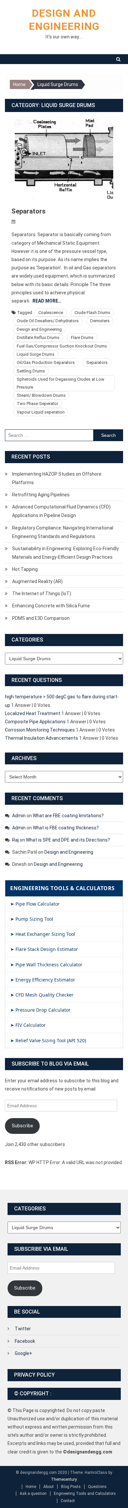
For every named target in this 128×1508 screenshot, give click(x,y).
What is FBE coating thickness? (66, 827)
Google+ (23, 1353)
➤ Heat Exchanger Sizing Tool (42, 934)
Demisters (100, 320)
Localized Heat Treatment (32, 713)
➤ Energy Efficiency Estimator (42, 980)
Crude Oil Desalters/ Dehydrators (48, 320)
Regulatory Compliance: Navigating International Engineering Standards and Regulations (62, 532)
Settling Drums (31, 371)
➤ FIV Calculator (28, 1025)
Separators (28, 211)
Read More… (46, 301)
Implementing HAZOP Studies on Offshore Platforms (56, 478)
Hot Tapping (25, 569)
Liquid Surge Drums (35, 354)
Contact (68, 1500)
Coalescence (50, 312)
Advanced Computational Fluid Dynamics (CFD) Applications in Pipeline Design (61, 511)
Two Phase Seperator (37, 403)
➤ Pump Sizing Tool (31, 919)
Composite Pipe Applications (35, 721)
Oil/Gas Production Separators (46, 362)
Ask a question (33, 1493)
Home (31, 1486)
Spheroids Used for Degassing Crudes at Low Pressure (60, 383)
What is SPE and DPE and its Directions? (68, 840)
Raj (15, 840)
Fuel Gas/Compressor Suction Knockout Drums (62, 346)
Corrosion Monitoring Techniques (40, 729)
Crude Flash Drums (92, 312)
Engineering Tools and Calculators (85, 1493)
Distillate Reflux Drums (38, 337)
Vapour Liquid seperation (41, 412)
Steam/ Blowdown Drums (41, 395)
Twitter (23, 1328)
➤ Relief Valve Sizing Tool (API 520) (48, 1040)
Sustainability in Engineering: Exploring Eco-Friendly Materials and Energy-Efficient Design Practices (65, 553)
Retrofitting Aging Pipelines (41, 494)
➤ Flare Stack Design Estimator (44, 949)
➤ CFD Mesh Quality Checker (42, 995)
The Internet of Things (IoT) (41, 593)
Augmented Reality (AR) (37, 581)
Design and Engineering (39, 329)
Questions (97, 1486)
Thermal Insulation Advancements (41, 738)
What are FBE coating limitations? (68, 815)
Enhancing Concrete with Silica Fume (51, 605)
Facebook (25, 1341)
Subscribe (22, 1125)
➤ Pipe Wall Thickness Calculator (46, 964)
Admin (19, 815)
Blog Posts (71, 1486)
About (48, 1486)
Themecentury (63, 1479)
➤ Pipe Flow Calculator (35, 904)
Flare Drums (82, 337)
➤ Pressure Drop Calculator (40, 1010)
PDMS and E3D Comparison (41, 618)
